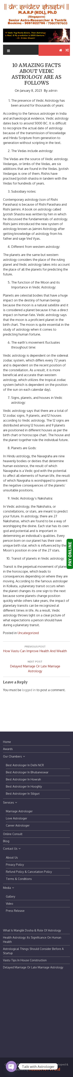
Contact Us (10, 848)
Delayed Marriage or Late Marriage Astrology (33, 967)
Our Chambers (12, 756)
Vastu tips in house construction (25, 960)
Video (9, 903)
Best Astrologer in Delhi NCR (25, 765)
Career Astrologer (18, 825)
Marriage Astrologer (19, 811)
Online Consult (13, 834)
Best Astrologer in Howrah (23, 779)
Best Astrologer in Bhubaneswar (27, 772)
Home (7, 742)
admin (52, 90)
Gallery (10, 896)
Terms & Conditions (19, 879)
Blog (6, 841)
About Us (12, 857)
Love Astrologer (16, 818)
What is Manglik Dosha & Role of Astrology (32, 930)
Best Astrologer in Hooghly (24, 786)
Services (8, 802)
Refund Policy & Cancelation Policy (29, 871)
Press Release (15, 910)
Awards (8, 749)
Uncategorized (28, 633)
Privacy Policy (15, 864)
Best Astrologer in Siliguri (23, 793)
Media (7, 887)
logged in (29, 690)
